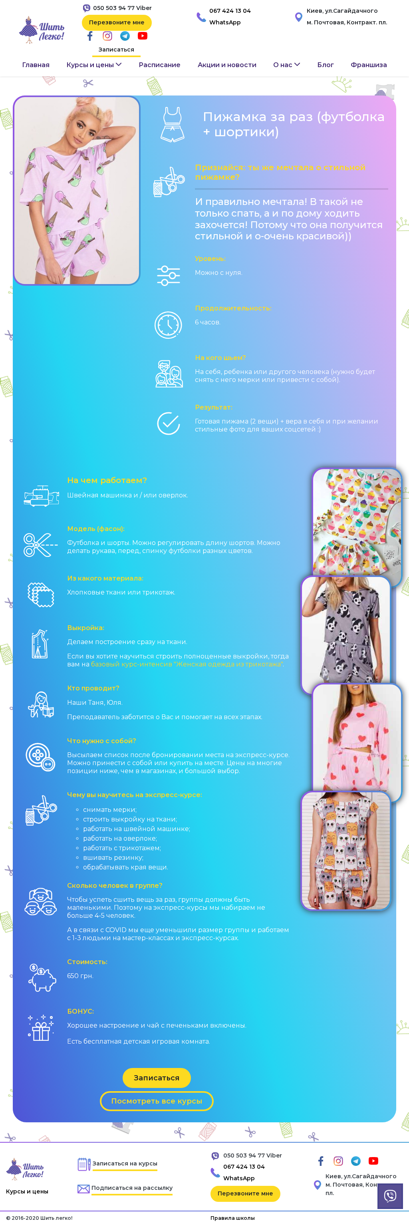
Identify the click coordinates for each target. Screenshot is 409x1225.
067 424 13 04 (230, 10)
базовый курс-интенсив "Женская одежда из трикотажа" (187, 664)
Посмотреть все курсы (157, 1101)
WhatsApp (225, 22)
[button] (94, 65)
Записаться (116, 49)
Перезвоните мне (117, 22)
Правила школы (232, 1218)
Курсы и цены (27, 1191)
